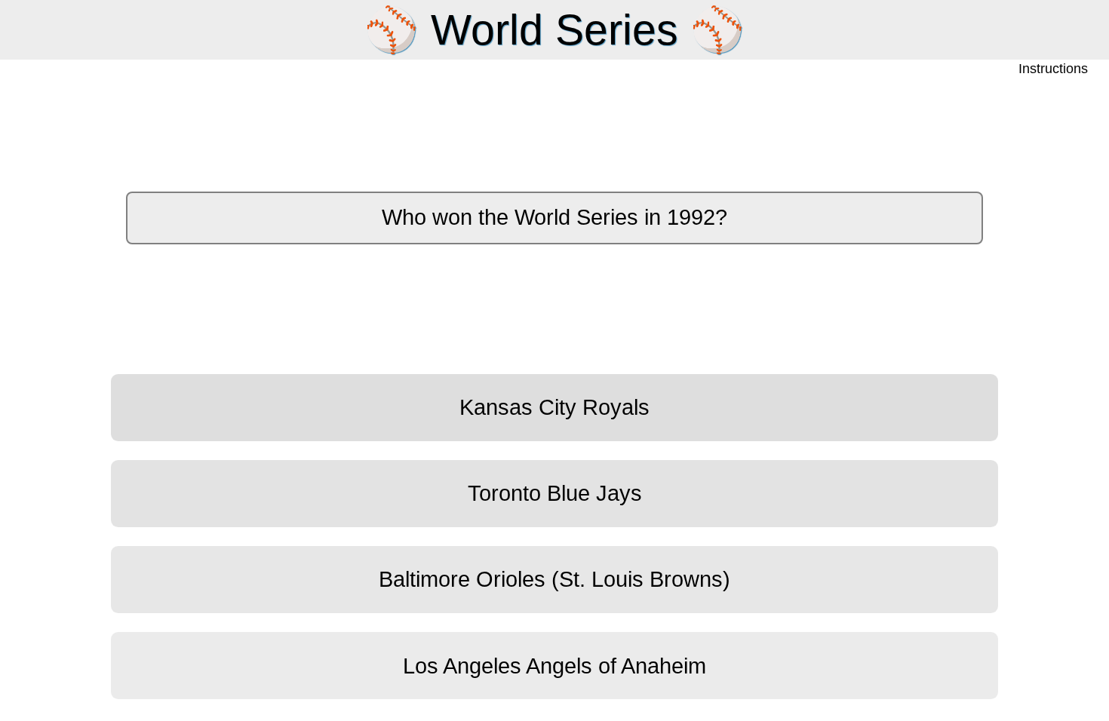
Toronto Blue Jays (555, 493)
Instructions (1054, 69)
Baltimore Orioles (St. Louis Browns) (554, 579)
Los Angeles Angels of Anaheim (554, 666)
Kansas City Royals (554, 407)
